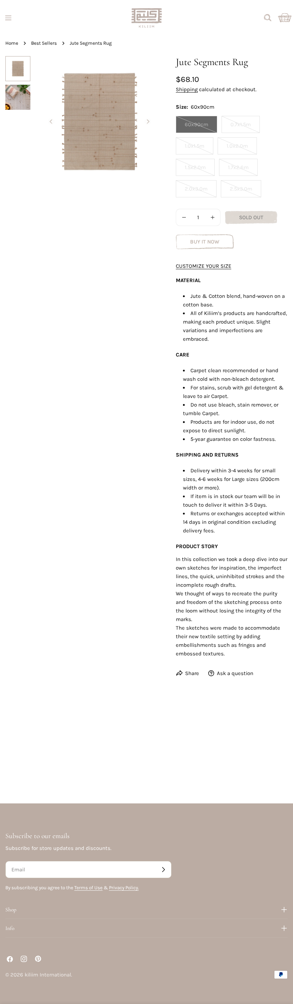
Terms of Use (88, 887)
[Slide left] (51, 121)
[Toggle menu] (8, 18)
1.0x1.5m (199, 148)
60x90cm (201, 127)
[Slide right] (148, 121)
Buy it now (204, 241)
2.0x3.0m (201, 191)
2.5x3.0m (245, 191)
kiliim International (48, 974)
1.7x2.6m (243, 170)
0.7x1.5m (245, 127)
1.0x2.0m (242, 148)
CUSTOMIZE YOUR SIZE (203, 266)
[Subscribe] (163, 869)
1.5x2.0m (200, 170)
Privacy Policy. (124, 887)
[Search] (267, 18)
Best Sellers (44, 43)
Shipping (187, 89)
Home (11, 43)
